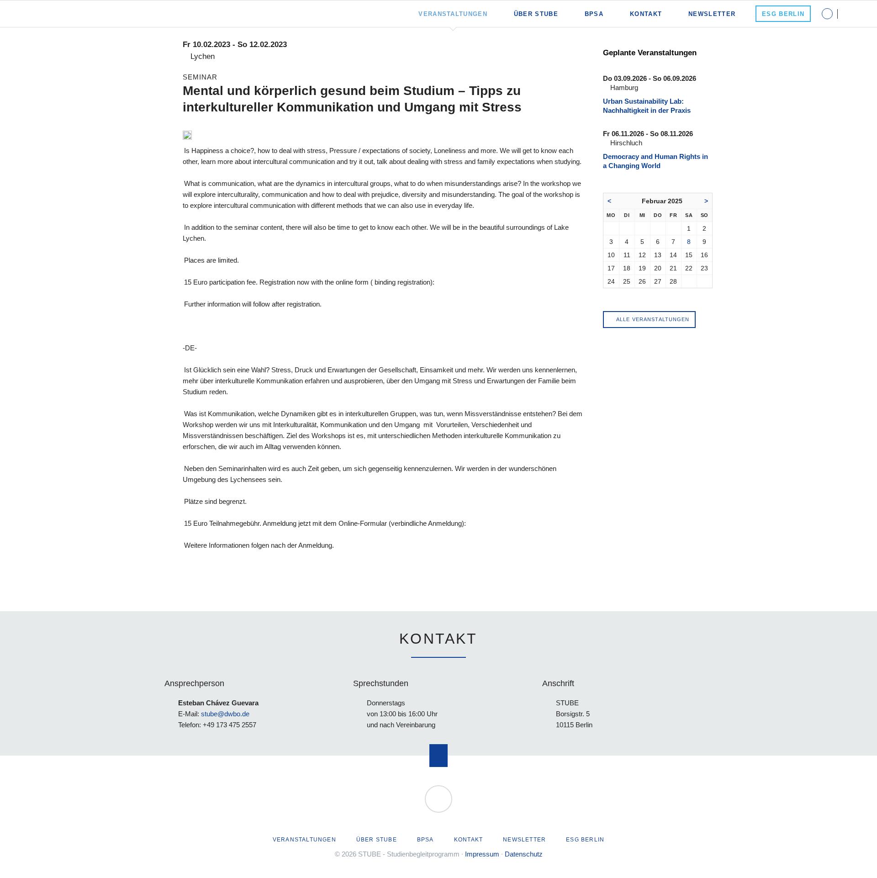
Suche (854, 13)
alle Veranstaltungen (652, 319)
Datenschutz (524, 854)
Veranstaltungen (304, 839)
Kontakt (468, 839)
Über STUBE (376, 839)
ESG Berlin (585, 839)
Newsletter (524, 839)
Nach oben (438, 755)
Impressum (482, 854)
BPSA (425, 839)
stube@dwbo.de (225, 714)
